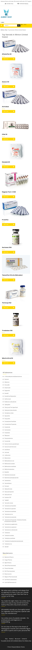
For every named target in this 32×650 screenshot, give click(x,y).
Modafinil (7, 472)
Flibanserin (7, 435)
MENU (2, 22)
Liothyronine (7, 455)
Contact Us (24, 638)
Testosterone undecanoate (11, 529)
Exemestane (7, 430)
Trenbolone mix (8, 544)
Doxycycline (7, 418)
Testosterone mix (9, 514)
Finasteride (7, 432)
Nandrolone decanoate (10, 475)
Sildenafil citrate (8, 489)
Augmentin (7, 390)
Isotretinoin (7, 449)
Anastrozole (7, 387)
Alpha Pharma (8, 562)
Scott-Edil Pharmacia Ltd (10, 582)
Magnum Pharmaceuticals (11, 576)
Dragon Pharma (8, 560)
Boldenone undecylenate (10, 401)
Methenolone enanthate (10, 466)
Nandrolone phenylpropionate (11, 477)
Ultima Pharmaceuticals (10, 565)
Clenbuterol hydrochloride (11, 410)
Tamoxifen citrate (9, 503)
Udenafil (6, 546)
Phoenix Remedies (9, 568)
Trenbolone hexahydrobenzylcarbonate (14, 541)
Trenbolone (7, 532)
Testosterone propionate (10, 517)
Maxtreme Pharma (9, 557)
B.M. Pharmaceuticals (10, 571)
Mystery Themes (21, 647)
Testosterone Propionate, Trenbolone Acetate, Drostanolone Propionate (15, 520)
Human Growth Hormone (10, 446)
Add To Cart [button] (5, 58)
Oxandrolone (8, 480)
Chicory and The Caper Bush (11, 407)
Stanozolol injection (9, 491)
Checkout (11, 638)
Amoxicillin (7, 385)
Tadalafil (7, 500)
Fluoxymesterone (9, 438)
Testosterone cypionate (10, 508)
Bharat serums (8, 574)
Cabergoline (7, 404)
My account (17, 638)
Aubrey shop (4, 30)
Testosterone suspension (10, 527)
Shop (6, 638)
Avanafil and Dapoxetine (10, 396)
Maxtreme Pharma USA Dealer (7, 1)
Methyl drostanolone (9, 469)
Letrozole (7, 452)
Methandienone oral (9, 460)
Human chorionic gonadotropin (12, 444)
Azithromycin (8, 399)
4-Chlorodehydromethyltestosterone (13, 376)
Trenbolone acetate (9, 535)
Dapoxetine (7, 415)
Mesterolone (7, 458)
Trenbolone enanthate (10, 538)
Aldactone (7, 382)
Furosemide (7, 441)
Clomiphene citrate (9, 413)
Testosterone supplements (11, 524)
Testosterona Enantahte (10, 505)
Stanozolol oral (8, 494)
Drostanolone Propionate (10, 424)
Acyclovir (7, 379)
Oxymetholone (8, 483)
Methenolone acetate (10, 463)
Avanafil (6, 393)
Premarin (7, 486)
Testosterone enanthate (10, 511)
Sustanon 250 (8, 497)
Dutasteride (7, 427)
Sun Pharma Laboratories (11, 579)
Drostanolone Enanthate (10, 421)
